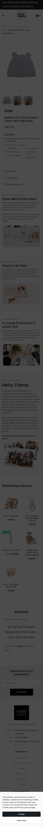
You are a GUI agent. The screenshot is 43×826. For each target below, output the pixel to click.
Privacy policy (23, 807)
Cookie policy (8, 807)
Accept (21, 814)
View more (21, 820)
